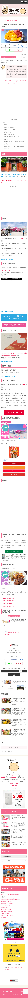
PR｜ (14, 412)
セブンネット (14, 474)
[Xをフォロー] (7, 671)
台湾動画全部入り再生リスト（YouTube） (16, 586)
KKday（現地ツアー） (7, 907)
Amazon (13, 355)
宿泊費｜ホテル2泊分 (9, 127)
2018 (20, 57)
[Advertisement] (14, 100)
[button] (25, 861)
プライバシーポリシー (7, 991)
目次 (12, 119)
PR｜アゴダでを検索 (14, 325)
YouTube (13, 777)
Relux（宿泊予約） (6, 913)
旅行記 (4, 57)
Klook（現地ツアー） (6, 909)
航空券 (5, 124)
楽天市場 (14, 463)
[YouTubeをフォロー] (14, 674)
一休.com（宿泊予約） (7, 911)
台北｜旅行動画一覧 (8, 598)
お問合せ (21, 991)
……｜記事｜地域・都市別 (9, 20)
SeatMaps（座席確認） (7, 903)
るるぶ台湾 (5, 460)
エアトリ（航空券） (6, 905)
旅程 (4, 122)
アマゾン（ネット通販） (7, 915)
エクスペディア (21, 238)
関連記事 (6, 139)
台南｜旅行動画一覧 (8, 603)
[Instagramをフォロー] (20, 671)
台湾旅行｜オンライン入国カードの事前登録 (14, 141)
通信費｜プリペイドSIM (9, 129)
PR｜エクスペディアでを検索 (14, 317)
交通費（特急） (7, 132)
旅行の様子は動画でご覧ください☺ (12, 136)
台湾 (8, 57)
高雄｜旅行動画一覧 (8, 606)
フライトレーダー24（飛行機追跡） (10, 894)
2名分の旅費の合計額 (9, 134)
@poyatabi (14, 775)
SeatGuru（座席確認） (7, 901)
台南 (24, 57)
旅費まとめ (14, 57)
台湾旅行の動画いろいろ (9, 144)
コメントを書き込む (14, 747)
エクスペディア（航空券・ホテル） (10, 899)
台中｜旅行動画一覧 (8, 600)
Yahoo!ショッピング (14, 470)
